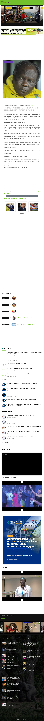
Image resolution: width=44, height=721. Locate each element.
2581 (33, 653)
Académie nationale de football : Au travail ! (16, 363)
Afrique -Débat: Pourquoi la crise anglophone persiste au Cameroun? (22, 383)
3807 (13, 656)
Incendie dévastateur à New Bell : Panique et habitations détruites (12, 684)
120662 (16, 370)
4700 (13, 644)
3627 (13, 662)
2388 (33, 670)
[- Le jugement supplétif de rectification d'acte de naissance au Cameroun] (4, 433)
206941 (14, 423)
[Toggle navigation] (41, 2)
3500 (13, 668)
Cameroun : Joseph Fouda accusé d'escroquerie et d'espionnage (12, 666)
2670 (33, 647)
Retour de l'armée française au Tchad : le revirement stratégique (13, 643)
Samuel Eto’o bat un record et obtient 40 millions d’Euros (19, 368)
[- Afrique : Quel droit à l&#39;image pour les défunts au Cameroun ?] (4, 400)
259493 (14, 390)
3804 (13, 685)
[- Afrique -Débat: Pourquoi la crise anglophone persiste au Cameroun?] (4, 384)
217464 (16, 355)
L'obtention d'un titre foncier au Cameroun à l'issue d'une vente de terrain (23, 426)
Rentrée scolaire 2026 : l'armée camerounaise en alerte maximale (12, 19)
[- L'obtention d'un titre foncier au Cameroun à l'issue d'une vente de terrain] (4, 427)
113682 (15, 376)
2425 (33, 664)
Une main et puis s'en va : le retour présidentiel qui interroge (12, 649)
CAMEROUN (9, 7)
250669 (16, 400)
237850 (14, 417)
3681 (13, 699)
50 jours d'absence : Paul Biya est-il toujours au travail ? (33, 657)
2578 (33, 658)
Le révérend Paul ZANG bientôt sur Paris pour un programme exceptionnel (13, 678)
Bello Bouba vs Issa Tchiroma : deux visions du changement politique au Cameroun (13, 690)
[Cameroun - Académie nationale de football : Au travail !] (4, 364)
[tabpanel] (10, 206)
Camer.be (24, 719)
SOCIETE (13, 7)
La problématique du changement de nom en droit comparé (20, 415)
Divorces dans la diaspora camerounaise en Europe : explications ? (21, 388)
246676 (15, 407)
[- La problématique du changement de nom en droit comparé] (4, 417)
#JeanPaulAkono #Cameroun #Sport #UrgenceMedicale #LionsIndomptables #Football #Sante (22, 196)
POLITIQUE (32, 7)
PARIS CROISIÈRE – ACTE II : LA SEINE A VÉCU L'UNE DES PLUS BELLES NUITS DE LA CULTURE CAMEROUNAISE (34, 644)
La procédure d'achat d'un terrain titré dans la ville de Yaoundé (21, 436)
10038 (14, 680)
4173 (13, 650)
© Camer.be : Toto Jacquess (11, 105)
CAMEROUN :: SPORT (8, 61)
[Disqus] (22, 235)
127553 (15, 360)
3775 (13, 692)
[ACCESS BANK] (22, 31)
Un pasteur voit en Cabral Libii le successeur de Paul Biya (33, 668)
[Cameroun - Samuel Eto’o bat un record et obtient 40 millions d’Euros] (4, 370)
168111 (14, 438)
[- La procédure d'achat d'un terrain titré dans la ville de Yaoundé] (4, 438)
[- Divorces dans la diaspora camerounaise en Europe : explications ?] (4, 390)
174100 (14, 433)
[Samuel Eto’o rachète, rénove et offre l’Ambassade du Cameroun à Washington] (4, 359)
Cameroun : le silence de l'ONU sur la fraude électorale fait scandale (13, 703)
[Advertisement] (22, 44)
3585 (13, 705)
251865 (15, 396)
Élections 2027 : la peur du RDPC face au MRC (30, 19)
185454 (15, 427)
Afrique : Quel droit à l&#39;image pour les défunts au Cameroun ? (21, 399)
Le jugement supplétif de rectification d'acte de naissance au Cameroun (22, 431)
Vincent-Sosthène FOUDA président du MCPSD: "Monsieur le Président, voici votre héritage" (13, 697)
